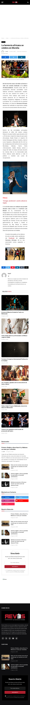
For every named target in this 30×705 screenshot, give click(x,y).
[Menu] (2, 2)
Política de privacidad (19, 571)
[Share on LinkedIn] (21, 57)
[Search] (28, 2)
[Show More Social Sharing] (27, 57)
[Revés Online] (15, 2)
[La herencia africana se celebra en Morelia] (15, 69)
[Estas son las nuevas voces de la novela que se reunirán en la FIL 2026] (5, 467)
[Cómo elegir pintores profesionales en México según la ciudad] (15, 326)
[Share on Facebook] (5, 57)
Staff (7, 51)
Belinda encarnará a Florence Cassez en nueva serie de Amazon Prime (18, 484)
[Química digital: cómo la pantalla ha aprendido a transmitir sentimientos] (5, 475)
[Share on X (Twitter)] (13, 57)
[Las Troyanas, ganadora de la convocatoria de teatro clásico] (15, 373)
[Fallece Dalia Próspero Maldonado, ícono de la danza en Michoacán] (15, 396)
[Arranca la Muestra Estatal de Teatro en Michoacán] (15, 302)
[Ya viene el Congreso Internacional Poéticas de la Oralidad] (15, 349)
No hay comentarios (22, 51)
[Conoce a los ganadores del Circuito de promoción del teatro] (15, 420)
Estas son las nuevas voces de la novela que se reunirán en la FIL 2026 (19, 466)
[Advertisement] (15, 21)
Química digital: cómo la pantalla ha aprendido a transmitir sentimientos (19, 475)
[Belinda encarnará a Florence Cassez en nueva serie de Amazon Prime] (5, 484)
